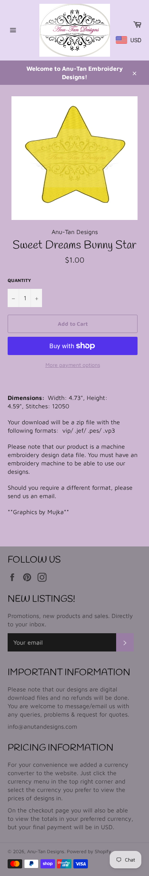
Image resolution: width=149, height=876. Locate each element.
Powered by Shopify (89, 851)
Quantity (19, 280)
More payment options (72, 365)
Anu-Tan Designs (45, 851)
